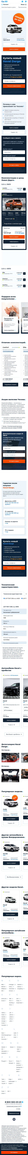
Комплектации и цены (8, 7)
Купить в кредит (14, 49)
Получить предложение (14, 86)
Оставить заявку (14, 165)
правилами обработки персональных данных (14, 92)
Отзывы (18, 1108)
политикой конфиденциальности (17, 91)
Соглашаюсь (14, 1152)
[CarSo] (4, 1)
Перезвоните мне (14, 1113)
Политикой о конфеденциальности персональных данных (12, 1148)
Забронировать (14, 241)
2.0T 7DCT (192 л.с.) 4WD (12, 598)
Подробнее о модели (10, 384)
